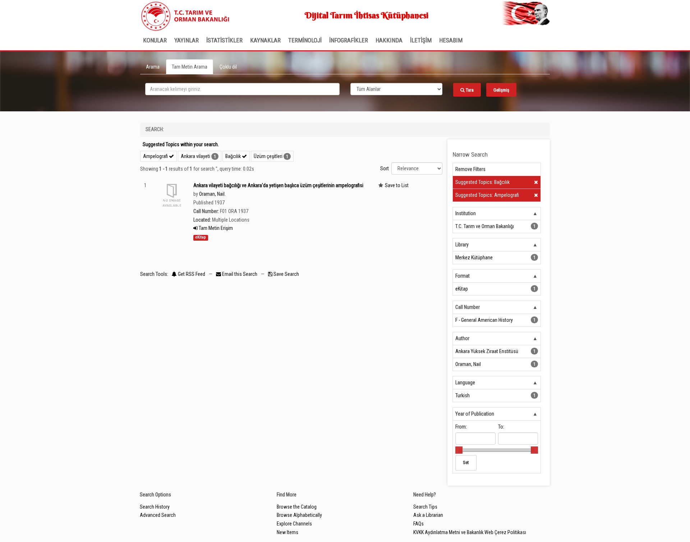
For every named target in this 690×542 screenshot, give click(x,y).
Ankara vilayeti (195, 156)
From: (461, 427)
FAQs (418, 524)
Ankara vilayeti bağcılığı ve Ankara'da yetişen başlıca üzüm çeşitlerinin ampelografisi (278, 185)
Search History (155, 507)
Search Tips (425, 507)
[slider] (459, 450)
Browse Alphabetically (299, 515)
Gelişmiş (501, 90)
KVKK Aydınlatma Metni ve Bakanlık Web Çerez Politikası (469, 532)
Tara (469, 90)
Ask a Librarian (428, 515)
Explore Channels (294, 524)
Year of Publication (474, 414)
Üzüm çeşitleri (268, 156)
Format (462, 276)
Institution (465, 213)
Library (462, 244)
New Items (287, 532)
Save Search (285, 274)
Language (465, 382)
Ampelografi (156, 156)
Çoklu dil (228, 67)
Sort (384, 168)
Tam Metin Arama (189, 67)
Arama (153, 67)
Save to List (397, 185)
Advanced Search (158, 515)
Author (462, 338)
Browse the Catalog (297, 507)
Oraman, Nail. (212, 194)
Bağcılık (233, 156)
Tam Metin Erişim (215, 228)
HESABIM (451, 40)
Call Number (467, 307)
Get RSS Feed (191, 274)
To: (501, 427)
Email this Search (239, 274)
